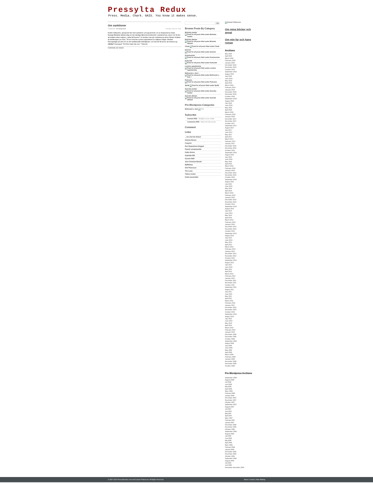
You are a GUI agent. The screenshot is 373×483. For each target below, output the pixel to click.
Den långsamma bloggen (194, 146)
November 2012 (230, 256)
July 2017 (228, 130)
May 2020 (228, 54)
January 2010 (230, 332)
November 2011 (230, 283)
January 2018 (230, 116)
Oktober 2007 (230, 402)
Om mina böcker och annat (238, 31)
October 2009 (230, 339)
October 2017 (230, 123)
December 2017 (230, 119)
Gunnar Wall (189, 158)
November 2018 (230, 94)
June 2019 (228, 78)
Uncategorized (121, 28)
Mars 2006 (229, 445)
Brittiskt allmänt (191, 39)
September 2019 (231, 72)
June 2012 (228, 267)
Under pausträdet (191, 177)
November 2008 (230, 363)
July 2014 (228, 211)
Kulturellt (188, 61)
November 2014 (230, 202)
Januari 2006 (229, 449)
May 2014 (228, 215)
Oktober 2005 (230, 456)
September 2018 (231, 99)
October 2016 (230, 150)
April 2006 (228, 443)
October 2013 (230, 231)
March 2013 (229, 247)
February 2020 (230, 60)
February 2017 (230, 141)
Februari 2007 (230, 420)
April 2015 (228, 191)
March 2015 (229, 193)
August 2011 (229, 289)
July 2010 (228, 319)
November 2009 (230, 336)
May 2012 (228, 269)
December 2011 (230, 280)
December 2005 (230, 452)
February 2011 (230, 303)
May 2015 (228, 188)
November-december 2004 (234, 467)
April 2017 (228, 137)
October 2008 (230, 366)
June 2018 (228, 105)
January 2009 (230, 359)
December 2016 (230, 146)
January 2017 (230, 143)
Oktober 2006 (230, 429)
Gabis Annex (190, 152)
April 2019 (228, 83)
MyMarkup (189, 165)
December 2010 (230, 307)
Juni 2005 (228, 465)
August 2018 (229, 101)
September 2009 (231, 341)
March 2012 (229, 274)
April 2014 (228, 218)
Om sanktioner (117, 25)
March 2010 (229, 328)
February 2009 (230, 357)
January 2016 (230, 170)
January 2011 (230, 305)
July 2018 (228, 103)
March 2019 (229, 85)
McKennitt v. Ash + (192, 73)
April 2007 (228, 416)
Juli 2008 (228, 382)
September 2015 (231, 179)
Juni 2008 (228, 384)
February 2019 (230, 87)
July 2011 (228, 292)
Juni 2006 (228, 438)
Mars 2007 (229, 418)
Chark (187, 46)
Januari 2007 (229, 422)
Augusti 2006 (229, 434)
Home (111, 2)
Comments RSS (193, 122)
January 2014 (230, 224)
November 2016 (230, 148)
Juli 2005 (228, 463)
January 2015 (230, 197)
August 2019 (229, 74)
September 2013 (231, 233)
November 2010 (230, 309)
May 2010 (228, 323)
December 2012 (230, 253)
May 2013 (228, 242)
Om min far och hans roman (238, 41)
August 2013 (229, 235)
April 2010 (228, 325)
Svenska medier (191, 89)
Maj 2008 (228, 386)
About (118, 2)
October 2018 (230, 96)
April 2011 (228, 298)
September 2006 (231, 431)
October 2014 (230, 204)
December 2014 (230, 199)
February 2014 (230, 222)
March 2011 (229, 301)
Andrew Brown (190, 140)
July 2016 (228, 157)
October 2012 (230, 258)
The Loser (189, 171)
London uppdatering (193, 66)
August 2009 (229, 343)
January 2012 (230, 278)
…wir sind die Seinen (193, 137)
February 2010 (230, 330)
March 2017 (229, 139)
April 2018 (228, 110)
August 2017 (229, 128)
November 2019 (230, 67)
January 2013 (230, 251)
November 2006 (230, 427)
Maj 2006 (228, 440)
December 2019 (230, 65)
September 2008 (231, 378)
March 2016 (229, 166)
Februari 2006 (230, 447)
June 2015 (228, 186)
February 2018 (230, 114)
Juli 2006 (228, 436)
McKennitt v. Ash (191, 109)
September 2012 (231, 260)
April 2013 (228, 245)
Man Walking (134, 2)
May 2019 (228, 81)
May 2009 (228, 350)
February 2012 (230, 276)
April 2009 (228, 352)
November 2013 (230, 229)
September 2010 (231, 314)
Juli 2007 (228, 409)
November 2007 (230, 400)
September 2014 (231, 206)
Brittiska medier (191, 32)
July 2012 (228, 265)
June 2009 (228, 348)
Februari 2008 (230, 393)
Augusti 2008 (229, 380)
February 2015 (230, 195)
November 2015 (230, 175)
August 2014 (229, 209)
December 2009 (230, 334)
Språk (187, 85)
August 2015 (229, 182)
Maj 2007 (228, 413)
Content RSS (192, 118)
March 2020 (229, 58)
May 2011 (228, 296)
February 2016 (230, 168)
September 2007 (231, 404)
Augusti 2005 (229, 461)
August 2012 (229, 262)
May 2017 (228, 135)
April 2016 (228, 164)
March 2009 (229, 354)
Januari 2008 (229, 395)
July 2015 (228, 184)
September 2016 (231, 152)
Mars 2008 (229, 391)
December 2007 (230, 398)
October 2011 (230, 285)
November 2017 (230, 121)
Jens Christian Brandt (193, 161)
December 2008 (230, 361)
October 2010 (230, 312)
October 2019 (230, 69)
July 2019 (228, 76)
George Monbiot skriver (117, 35)
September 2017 (231, 125)
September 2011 (230, 287)
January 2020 (230, 63)
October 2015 (230, 177)
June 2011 (228, 294)
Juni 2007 (228, 411)
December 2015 (230, 173)
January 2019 (230, 90)
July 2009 (228, 345)
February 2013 (230, 249)
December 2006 (230, 425)
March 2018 (229, 112)
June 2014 (228, 213)
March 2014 (229, 220)
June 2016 (228, 159)
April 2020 (228, 56)
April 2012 (228, 271)
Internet (188, 50)
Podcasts (188, 80)
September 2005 (231, 458)
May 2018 (228, 108)
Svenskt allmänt (191, 96)
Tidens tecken (190, 174)
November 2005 (230, 454)
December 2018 (230, 92)
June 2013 (228, 240)
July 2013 (228, 238)
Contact (124, 2)
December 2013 (230, 226)
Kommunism (190, 55)
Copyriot (188, 143)
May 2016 (228, 161)
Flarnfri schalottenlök (193, 149)
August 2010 (229, 316)
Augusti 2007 (229, 407)
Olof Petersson (190, 168)
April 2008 (228, 389)
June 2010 (228, 321)
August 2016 (229, 155)
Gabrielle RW (190, 155)
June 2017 (228, 132)
